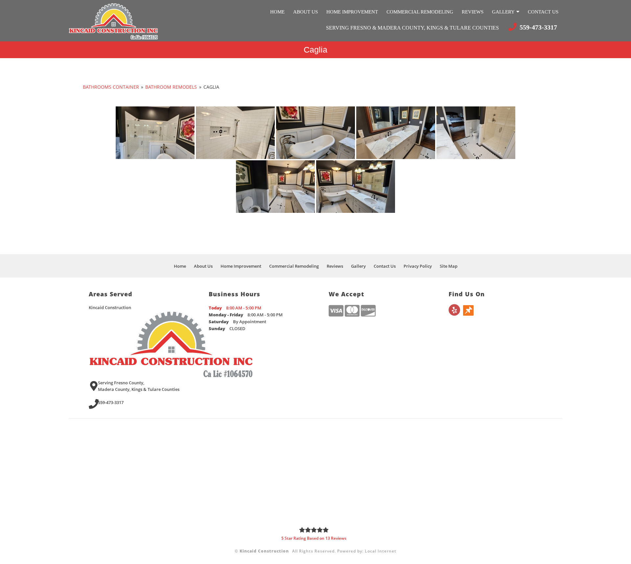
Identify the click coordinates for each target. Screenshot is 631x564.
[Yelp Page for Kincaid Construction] (454, 313)
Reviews (472, 11)
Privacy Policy (418, 266)
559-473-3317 (537, 27)
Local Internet (380, 551)
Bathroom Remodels (171, 87)
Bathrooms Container (111, 87)
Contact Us (543, 11)
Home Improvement (352, 11)
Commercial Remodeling (419, 11)
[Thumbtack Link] (468, 313)
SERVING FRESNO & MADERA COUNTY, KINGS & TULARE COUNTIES (413, 28)
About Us (305, 11)
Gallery (503, 11)
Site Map (448, 266)
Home (277, 11)
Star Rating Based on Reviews (313, 538)
